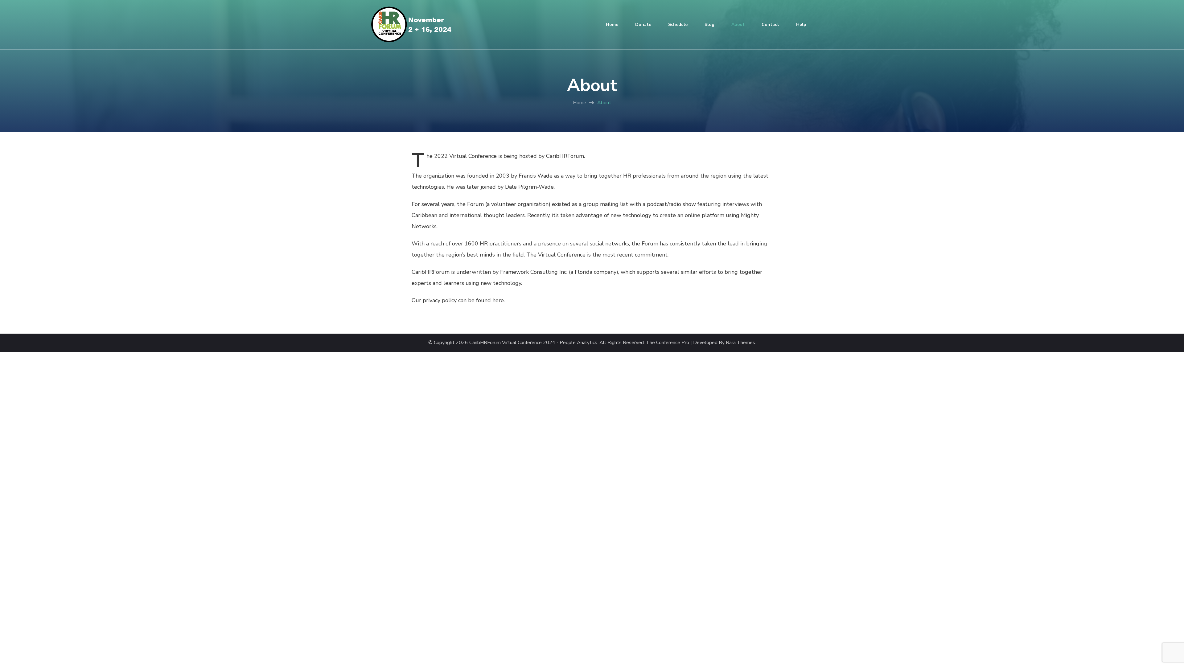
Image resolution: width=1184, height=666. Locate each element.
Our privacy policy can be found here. (458, 300)
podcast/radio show (671, 204)
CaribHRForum (565, 156)
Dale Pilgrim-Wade (529, 187)
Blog (709, 24)
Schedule (678, 24)
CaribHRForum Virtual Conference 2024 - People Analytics (533, 343)
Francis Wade (536, 175)
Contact (770, 24)
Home (612, 24)
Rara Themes (740, 343)
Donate (643, 24)
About (738, 24)
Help (801, 24)
